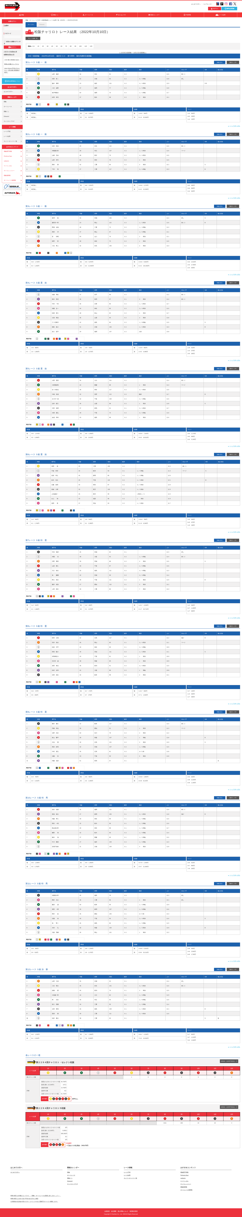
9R (75, 46)
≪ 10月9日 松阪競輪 (125, 52)
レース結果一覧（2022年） (58, 20)
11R (86, 46)
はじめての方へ (196, 4)
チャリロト (31, 24)
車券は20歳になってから (11, 64)
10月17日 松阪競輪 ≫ (139, 52)
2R (43, 46)
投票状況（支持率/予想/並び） (228, 1061)
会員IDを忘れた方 (9, 54)
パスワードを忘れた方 (10, 51)
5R (57, 46)
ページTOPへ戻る (234, 126)
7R (66, 46)
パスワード (8, 33)
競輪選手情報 (8, 151)
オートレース (8, 106)
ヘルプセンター (207, 4)
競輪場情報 (7, 175)
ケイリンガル (8, 166)
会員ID (7, 25)
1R (38, 46)
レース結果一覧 (33, 38)
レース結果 (7, 136)
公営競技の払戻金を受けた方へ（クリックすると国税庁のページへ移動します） (34, 1201)
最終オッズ (232, 62)
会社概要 (113, 1211)
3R (47, 46)
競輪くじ (6, 111)
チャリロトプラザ (9, 121)
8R (71, 46)
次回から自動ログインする (12, 42)
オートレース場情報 (10, 180)
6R (61, 46)
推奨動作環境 (134, 1211)
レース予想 (7, 131)
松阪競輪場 (45, 20)
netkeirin (6, 161)
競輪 (5, 101)
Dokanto (41, 24)
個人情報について (123, 1211)
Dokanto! (6, 116)
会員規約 (107, 1211)
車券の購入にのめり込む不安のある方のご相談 (24, 1198)
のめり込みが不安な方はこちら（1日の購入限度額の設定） (12, 70)
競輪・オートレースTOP (33, 20)
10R (80, 46)
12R (91, 46)
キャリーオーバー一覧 (10, 141)
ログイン (14, 47)
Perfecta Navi (8, 156)
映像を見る (220, 62)
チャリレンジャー (9, 170)
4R (52, 46)
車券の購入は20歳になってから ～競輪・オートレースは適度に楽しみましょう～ (35, 1195)
